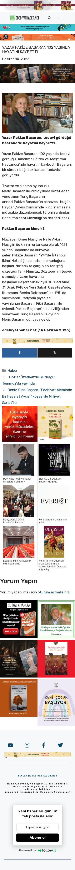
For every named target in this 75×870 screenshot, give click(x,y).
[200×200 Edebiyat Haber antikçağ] (19, 676)
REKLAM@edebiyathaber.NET (38, 776)
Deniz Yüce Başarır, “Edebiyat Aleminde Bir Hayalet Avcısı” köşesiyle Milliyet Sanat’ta (37, 396)
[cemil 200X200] (56, 637)
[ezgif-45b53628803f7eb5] (37, 30)
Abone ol (38, 838)
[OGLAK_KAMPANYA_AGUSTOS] (56, 676)
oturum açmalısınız (53, 592)
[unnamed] (20, 440)
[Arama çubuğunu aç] (49, 18)
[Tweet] (55, 353)
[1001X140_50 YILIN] (37, 9)
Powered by (27, 850)
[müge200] (19, 637)
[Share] (19, 353)
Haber (13, 370)
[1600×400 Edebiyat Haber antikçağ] (37, 81)
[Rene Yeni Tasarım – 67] (56, 725)
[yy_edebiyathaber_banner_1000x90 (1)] (37, 343)
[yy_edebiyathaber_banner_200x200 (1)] (55, 440)
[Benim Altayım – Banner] (19, 715)
